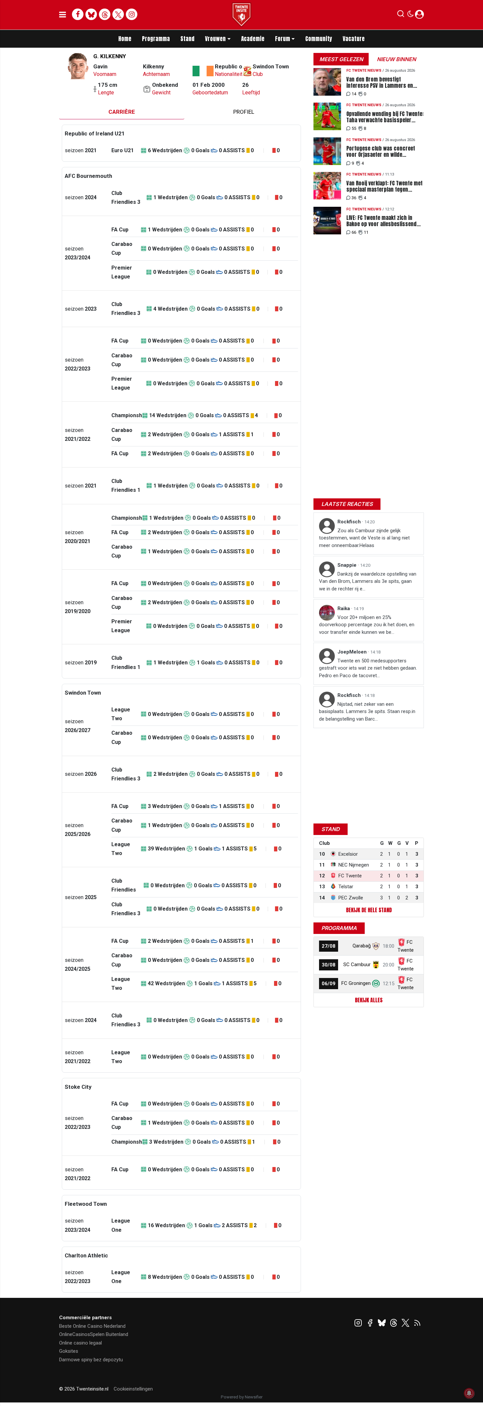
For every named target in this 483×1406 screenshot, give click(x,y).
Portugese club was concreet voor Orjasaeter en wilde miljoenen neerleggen (380, 151)
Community (318, 39)
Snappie (347, 565)
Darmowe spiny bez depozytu (91, 1360)
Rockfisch (349, 522)
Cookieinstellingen (133, 1389)
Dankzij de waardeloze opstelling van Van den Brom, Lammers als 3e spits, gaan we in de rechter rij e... (367, 581)
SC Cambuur (357, 964)
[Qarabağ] (376, 946)
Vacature (354, 39)
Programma (156, 39)
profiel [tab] (243, 111)
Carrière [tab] (121, 111)
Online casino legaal (80, 1343)
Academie (252, 39)
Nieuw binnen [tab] (396, 59)
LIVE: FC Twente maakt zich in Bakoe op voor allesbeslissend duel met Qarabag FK (381, 221)
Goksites (68, 1351)
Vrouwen (215, 39)
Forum (282, 39)
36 (354, 197)
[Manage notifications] (469, 1393)
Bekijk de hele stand (369, 910)
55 (354, 128)
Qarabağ (362, 946)
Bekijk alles (368, 1000)
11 (366, 232)
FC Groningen (356, 983)
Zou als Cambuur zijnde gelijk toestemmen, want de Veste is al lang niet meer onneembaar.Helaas (364, 538)
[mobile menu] (62, 15)
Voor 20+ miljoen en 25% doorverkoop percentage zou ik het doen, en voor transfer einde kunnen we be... (366, 624)
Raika (344, 608)
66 (354, 232)
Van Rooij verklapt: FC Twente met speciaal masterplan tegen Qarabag (384, 186)
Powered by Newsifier (242, 1396)
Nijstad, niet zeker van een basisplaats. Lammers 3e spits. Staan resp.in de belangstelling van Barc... (367, 711)
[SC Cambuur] (376, 964)
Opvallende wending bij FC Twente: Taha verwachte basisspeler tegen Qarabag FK (385, 117)
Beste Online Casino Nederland (92, 1326)
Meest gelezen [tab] (341, 59)
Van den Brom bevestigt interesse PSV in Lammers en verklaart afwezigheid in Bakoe (381, 82)
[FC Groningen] (376, 983)
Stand (187, 39)
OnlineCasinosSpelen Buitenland (93, 1334)
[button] (401, 15)
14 (354, 93)
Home (124, 39)
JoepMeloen (352, 652)
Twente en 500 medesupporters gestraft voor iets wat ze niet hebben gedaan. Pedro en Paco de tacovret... (368, 668)
